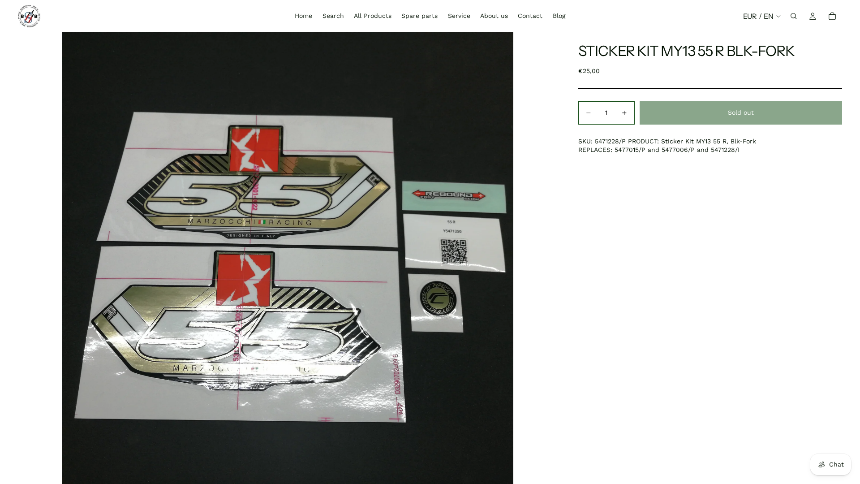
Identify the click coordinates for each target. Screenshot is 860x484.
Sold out (741, 112)
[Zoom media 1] (287, 258)
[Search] (794, 16)
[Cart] (832, 16)
